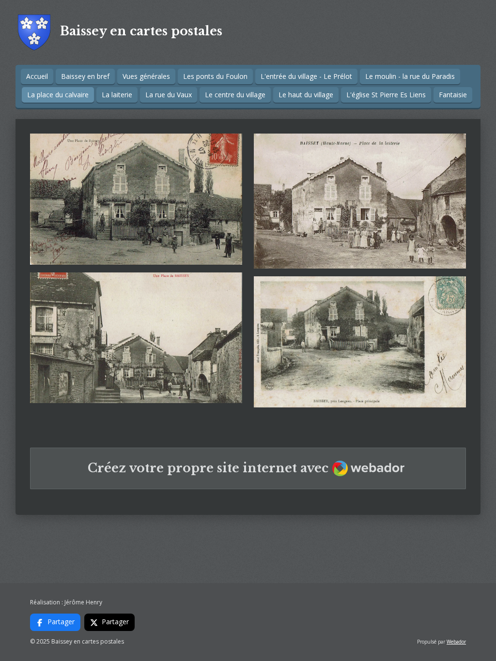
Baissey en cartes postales (141, 31)
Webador (456, 641)
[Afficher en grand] (136, 199)
